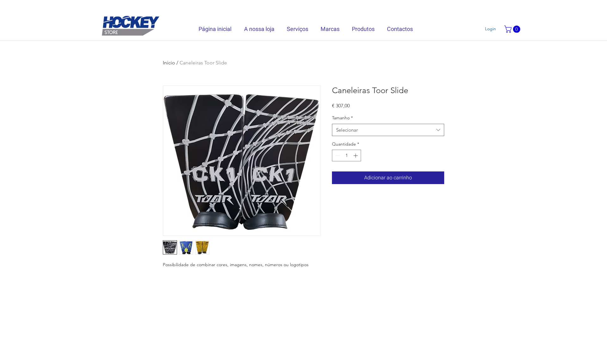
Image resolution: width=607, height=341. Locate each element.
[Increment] (356, 155)
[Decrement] (337, 155)
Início (169, 63)
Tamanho (342, 118)
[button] (513, 29)
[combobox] (388, 130)
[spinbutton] (346, 155)
